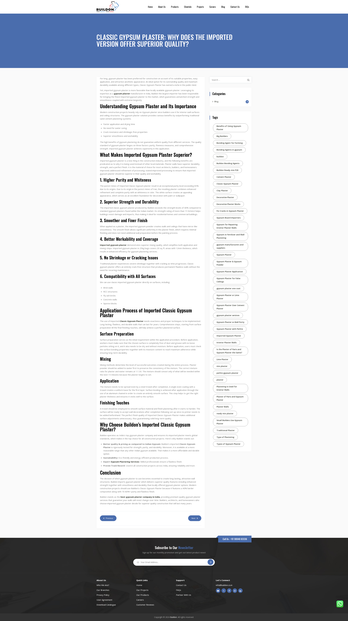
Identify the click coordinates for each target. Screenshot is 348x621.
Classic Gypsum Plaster (227, 183)
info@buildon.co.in (224, 585)
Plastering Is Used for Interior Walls (227, 388)
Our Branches (103, 590)
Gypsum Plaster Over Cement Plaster (230, 307)
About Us (162, 6)
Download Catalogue (106, 604)
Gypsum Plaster (224, 254)
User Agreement (104, 599)
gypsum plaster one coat (228, 288)
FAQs (247, 6)
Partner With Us (183, 595)
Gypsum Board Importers (229, 217)
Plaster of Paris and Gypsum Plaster (230, 398)
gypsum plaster (122, 93)
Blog (223, 6)
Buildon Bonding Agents (228, 163)
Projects (200, 6)
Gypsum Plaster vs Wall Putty (230, 322)
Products (175, 6)
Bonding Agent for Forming (230, 143)
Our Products (142, 595)
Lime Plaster (222, 359)
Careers (212, 6)
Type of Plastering (225, 437)
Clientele (187, 6)
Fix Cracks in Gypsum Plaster (230, 211)
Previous (109, 518)
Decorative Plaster (225, 197)
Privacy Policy (103, 595)
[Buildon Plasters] (108, 7)
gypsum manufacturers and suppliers (230, 246)
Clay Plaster (222, 190)
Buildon (173, 617)
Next (193, 518)
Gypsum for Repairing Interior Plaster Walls (227, 226)
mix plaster (222, 366)
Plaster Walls (223, 406)
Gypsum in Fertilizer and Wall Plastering (230, 236)
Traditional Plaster (226, 430)
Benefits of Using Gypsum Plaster (229, 128)
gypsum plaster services (228, 315)
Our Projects (142, 590)
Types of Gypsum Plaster (228, 444)
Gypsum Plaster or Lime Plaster (228, 297)
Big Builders (222, 136)
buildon (220, 156)
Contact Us (235, 6)
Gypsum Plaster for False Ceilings (228, 280)
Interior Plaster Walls (227, 342)
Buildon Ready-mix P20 (227, 170)
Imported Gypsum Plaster (229, 335)
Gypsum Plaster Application (230, 271)
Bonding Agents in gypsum (229, 149)
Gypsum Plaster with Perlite (230, 329)
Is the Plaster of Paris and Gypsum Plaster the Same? (229, 351)
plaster (220, 379)
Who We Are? (103, 585)
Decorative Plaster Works (228, 204)
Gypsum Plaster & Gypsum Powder (229, 263)
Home (150, 6)
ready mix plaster (225, 413)
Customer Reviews (145, 604)
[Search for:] (230, 80)
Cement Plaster (224, 177)
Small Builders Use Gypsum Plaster (229, 422)
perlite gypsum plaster (227, 373)
